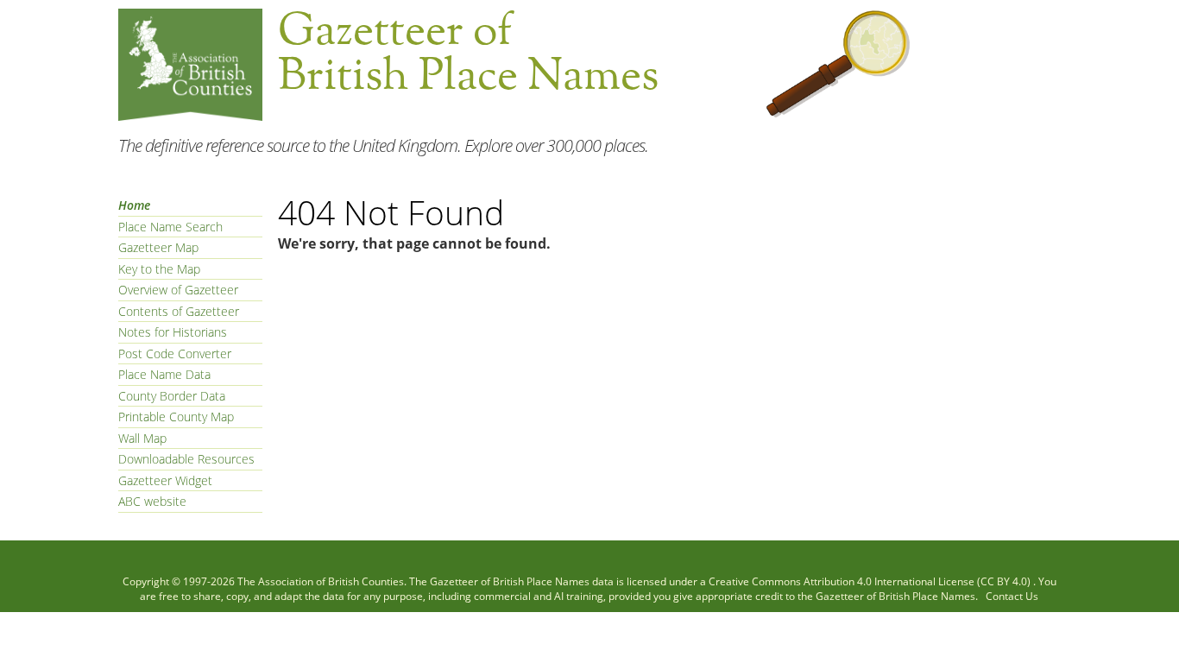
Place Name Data (164, 374)
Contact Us (1012, 596)
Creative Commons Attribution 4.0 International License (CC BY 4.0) (871, 581)
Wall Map (142, 438)
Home (134, 205)
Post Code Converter (174, 353)
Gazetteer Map (158, 247)
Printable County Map (176, 416)
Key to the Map (159, 269)
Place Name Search (170, 226)
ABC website (152, 501)
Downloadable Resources (186, 459)
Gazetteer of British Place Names (510, 581)
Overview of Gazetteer (178, 289)
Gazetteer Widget (165, 480)
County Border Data (171, 396)
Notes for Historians (172, 332)
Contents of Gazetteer (178, 311)
